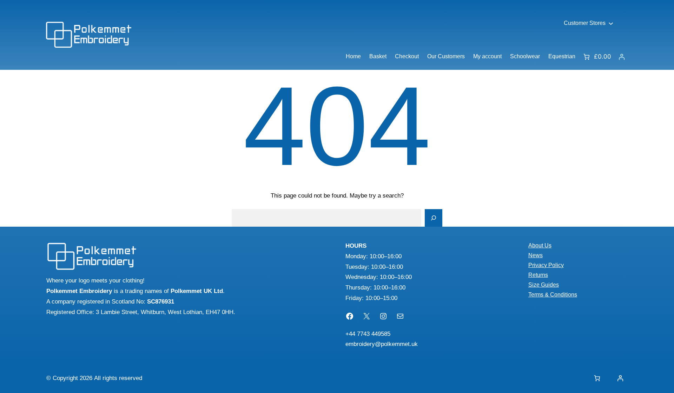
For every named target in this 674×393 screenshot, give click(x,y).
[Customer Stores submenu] (610, 23)
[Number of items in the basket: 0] (596, 378)
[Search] (433, 218)
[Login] (621, 56)
